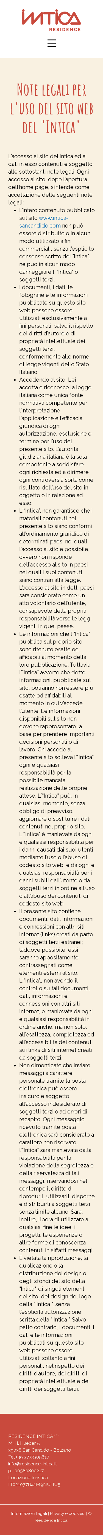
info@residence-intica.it (32, 1463)
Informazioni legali (29, 1513)
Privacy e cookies (67, 1513)
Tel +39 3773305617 (28, 1457)
